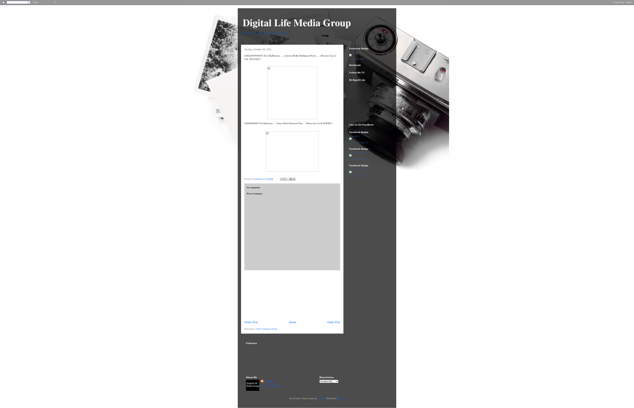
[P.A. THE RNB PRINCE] (350, 156)
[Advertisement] (292, 295)
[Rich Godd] (350, 55)
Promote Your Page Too (358, 143)
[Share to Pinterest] (294, 179)
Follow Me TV (354, 136)
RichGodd (269, 381)
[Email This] (281, 179)
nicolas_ (321, 398)
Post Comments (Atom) (267, 328)
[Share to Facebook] (291, 179)
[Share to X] (287, 179)
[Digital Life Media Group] (350, 172)
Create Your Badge (356, 59)
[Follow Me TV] (350, 139)
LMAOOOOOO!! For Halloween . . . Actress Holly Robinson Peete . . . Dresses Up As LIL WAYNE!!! (288, 123)
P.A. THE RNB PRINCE (358, 153)
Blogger (340, 398)
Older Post (333, 322)
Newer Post (251, 322)
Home (292, 322)
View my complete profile (272, 385)
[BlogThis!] (284, 179)
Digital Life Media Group (297, 22)
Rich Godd (353, 53)
